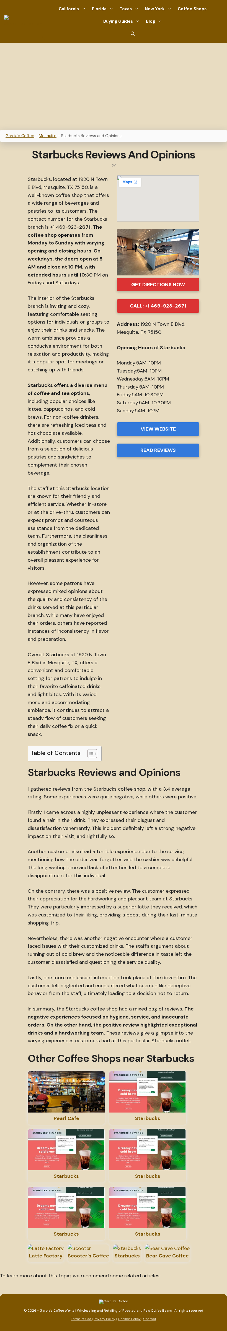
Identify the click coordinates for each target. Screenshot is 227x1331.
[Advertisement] (113, 84)
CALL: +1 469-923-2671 (158, 306)
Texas (126, 9)
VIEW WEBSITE (158, 429)
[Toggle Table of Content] (89, 753)
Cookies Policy (129, 1319)
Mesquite (47, 135)
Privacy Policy (104, 1319)
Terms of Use (81, 1319)
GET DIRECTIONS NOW (158, 284)
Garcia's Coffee (20, 135)
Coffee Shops (192, 9)
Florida (99, 9)
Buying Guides (118, 21)
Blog (150, 21)
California (69, 9)
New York (155, 9)
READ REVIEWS (158, 450)
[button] (133, 34)
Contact (149, 1319)
